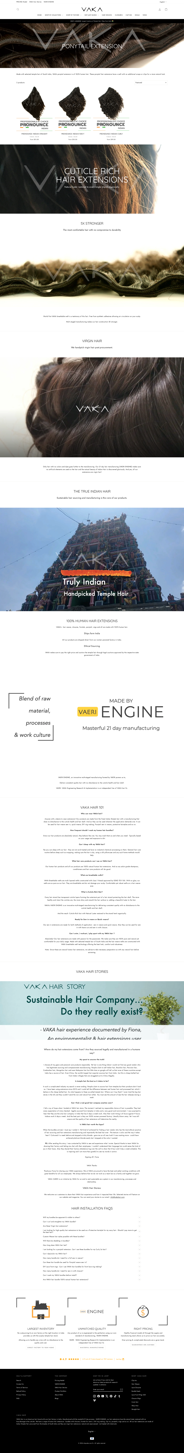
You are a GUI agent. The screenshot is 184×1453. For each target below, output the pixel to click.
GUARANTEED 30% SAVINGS (143, 1345)
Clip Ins (134, 1380)
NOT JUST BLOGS (91, 15)
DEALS (137, 15)
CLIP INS (129, 15)
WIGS (145, 15)
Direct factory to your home (41, 1348)
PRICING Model (21, 2)
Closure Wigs (136, 1398)
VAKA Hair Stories (35, 2)
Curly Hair (135, 1402)
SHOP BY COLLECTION (53, 15)
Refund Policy (21, 1391)
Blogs (57, 1398)
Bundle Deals (136, 1391)
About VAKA (59, 1395)
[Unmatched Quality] (92, 1311)
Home (91, 41)
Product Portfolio (60, 1391)
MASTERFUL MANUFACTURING (92, 1348)
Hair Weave (135, 1384)
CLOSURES (119, 15)
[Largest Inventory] (40, 1311)
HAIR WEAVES (107, 15)
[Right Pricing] (143, 1311)
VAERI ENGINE (49, 2)
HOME (39, 15)
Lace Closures (136, 1387)
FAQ (17, 1398)
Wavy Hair (135, 1406)
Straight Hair (136, 1409)
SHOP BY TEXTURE (73, 15)
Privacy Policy (21, 1395)
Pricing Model (59, 1380)
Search (18, 1380)
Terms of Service (22, 1387)
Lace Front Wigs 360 (139, 1395)
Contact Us (20, 1384)
